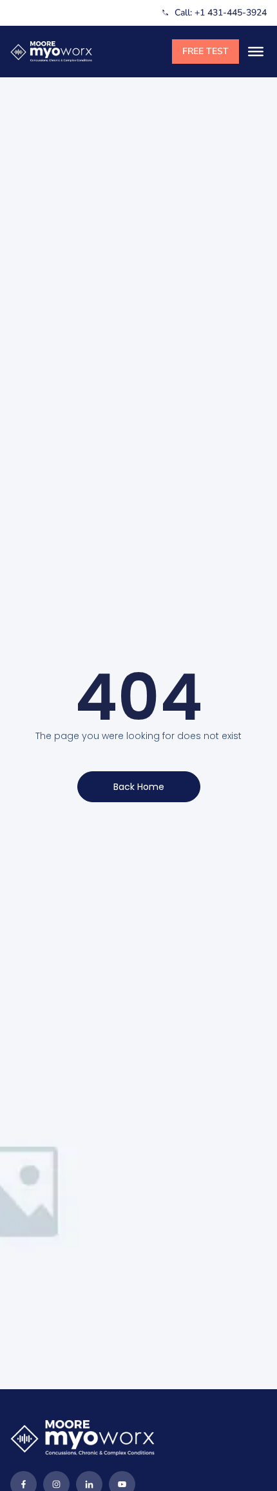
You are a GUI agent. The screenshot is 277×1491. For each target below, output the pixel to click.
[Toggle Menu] (255, 51)
